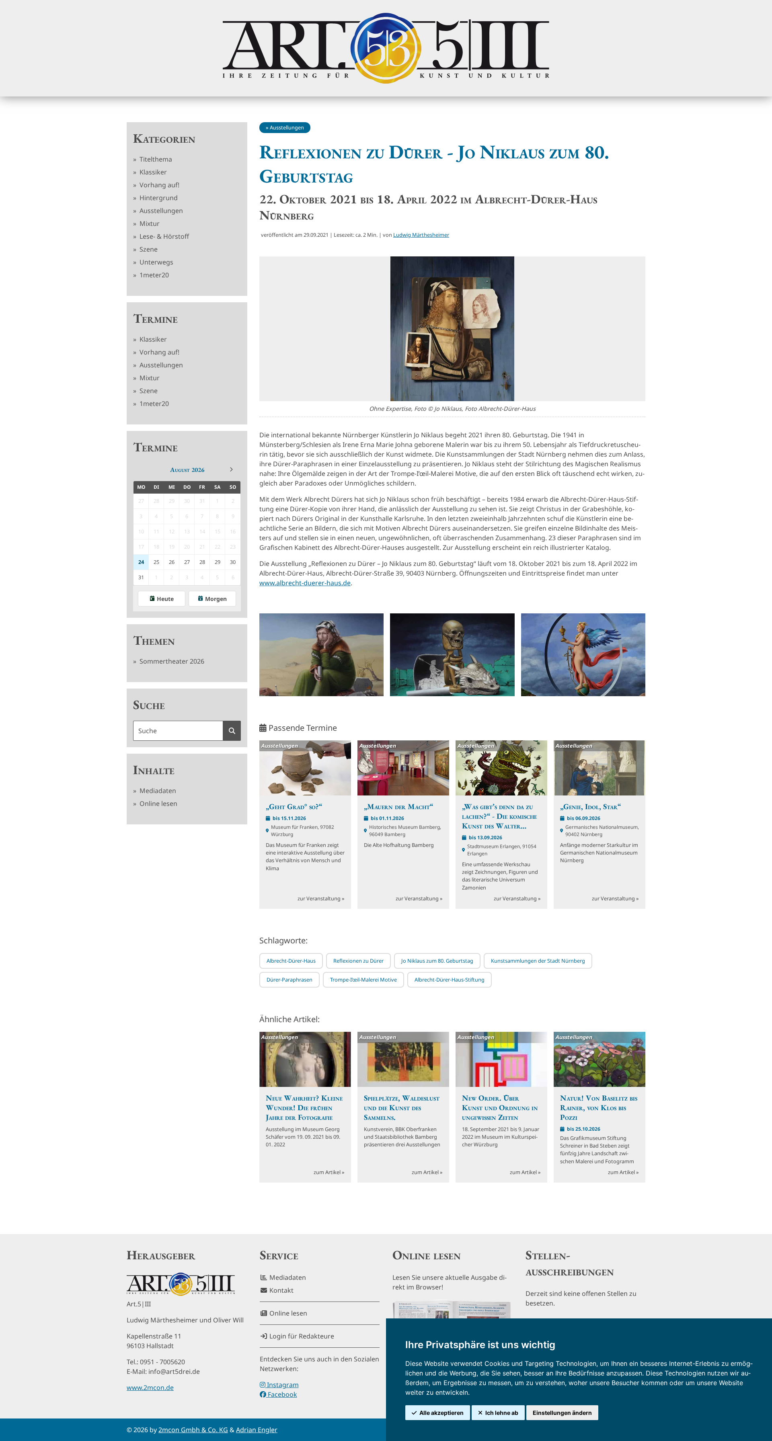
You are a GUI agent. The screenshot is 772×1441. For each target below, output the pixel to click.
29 (217, 562)
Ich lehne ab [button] (501, 1412)
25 (156, 562)
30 (233, 562)
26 (172, 562)
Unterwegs (155, 262)
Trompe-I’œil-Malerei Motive (363, 979)
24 (141, 562)
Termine (155, 318)
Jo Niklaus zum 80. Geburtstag (437, 960)
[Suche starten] (232, 731)
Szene (148, 249)
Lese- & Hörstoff (163, 236)
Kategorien (164, 138)
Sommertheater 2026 (171, 661)
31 (141, 577)
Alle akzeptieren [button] (441, 1412)
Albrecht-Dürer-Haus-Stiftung (450, 979)
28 (202, 562)
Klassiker (152, 172)
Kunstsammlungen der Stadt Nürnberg (538, 960)
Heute (165, 599)
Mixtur (149, 223)
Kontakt (281, 1290)
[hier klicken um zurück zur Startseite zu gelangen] (386, 48)
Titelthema (155, 159)
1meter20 (153, 275)
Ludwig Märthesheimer (421, 234)
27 (187, 562)
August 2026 (187, 469)
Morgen (216, 599)
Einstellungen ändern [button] (562, 1412)
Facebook (281, 1394)
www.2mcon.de (150, 1387)
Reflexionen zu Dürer (358, 960)
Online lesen (157, 803)
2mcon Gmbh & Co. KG (193, 1429)
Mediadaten (157, 790)
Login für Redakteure (301, 1336)
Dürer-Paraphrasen (289, 979)
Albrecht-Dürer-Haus (291, 960)
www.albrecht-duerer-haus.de (305, 582)
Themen (154, 640)
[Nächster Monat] (231, 469)
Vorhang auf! (158, 184)
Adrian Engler (256, 1429)
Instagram (282, 1384)
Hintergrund (158, 197)
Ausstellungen (160, 210)
